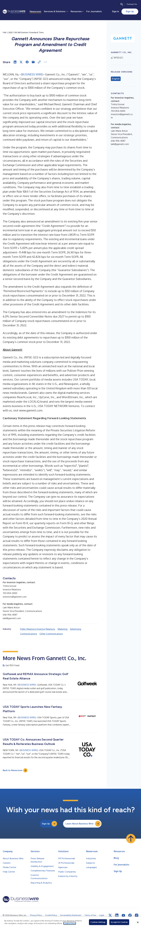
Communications (28, 633)
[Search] (121, 4)
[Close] (138, 922)
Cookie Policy (70, 923)
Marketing (62, 629)
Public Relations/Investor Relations (37, 629)
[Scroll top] (130, 838)
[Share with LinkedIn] (15, 62)
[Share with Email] (33, 62)
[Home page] (14, 12)
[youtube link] (123, 915)
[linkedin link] (116, 915)
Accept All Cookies (119, 922)
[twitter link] (110, 915)
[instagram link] (136, 915)
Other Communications (51, 633)
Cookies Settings (97, 922)
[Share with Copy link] (39, 62)
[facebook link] (130, 915)
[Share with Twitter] (21, 62)
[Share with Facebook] (27, 62)
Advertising (75, 629)
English (116, 79)
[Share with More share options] (45, 62)
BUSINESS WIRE (32, 74)
